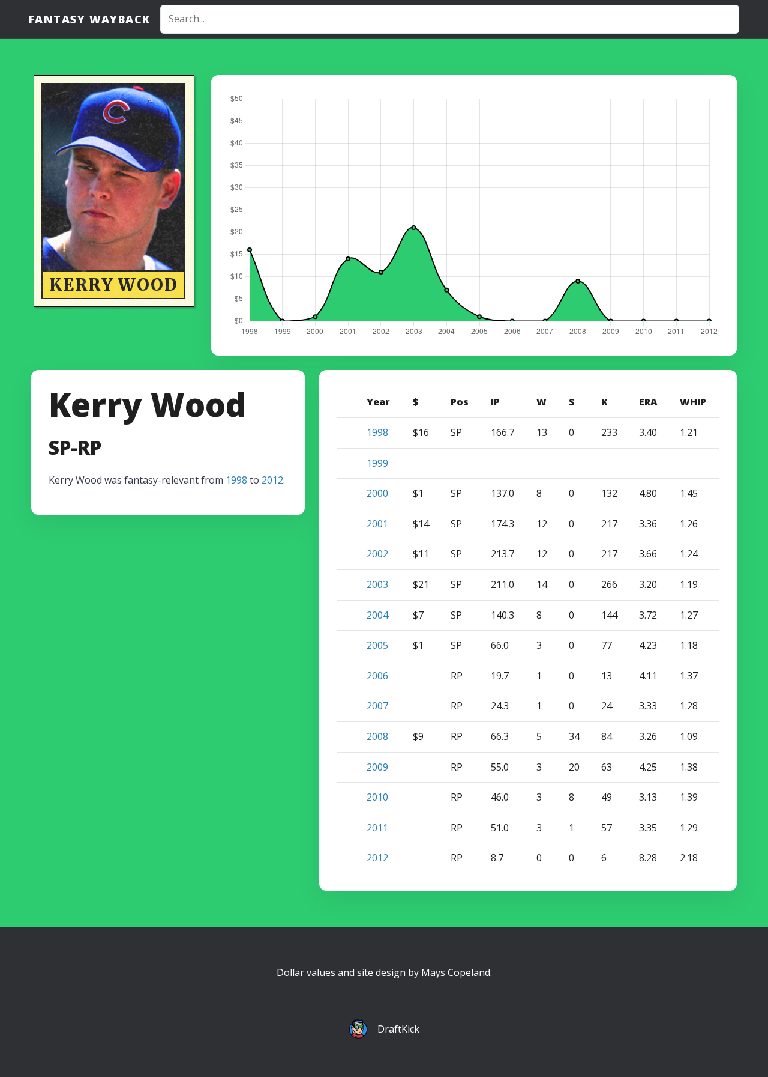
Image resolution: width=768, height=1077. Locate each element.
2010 (377, 797)
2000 (377, 493)
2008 (377, 736)
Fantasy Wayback (90, 19)
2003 (377, 584)
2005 (377, 645)
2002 (377, 553)
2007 (377, 705)
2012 (272, 480)
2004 (377, 615)
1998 (236, 480)
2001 (377, 523)
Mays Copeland (455, 972)
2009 (377, 767)
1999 (377, 463)
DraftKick (398, 1029)
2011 (377, 827)
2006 (377, 675)
